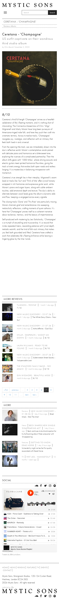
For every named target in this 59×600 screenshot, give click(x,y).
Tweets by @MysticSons (11, 554)
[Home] (27, 5)
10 (10, 394)
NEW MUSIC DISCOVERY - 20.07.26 (34, 354)
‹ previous (14, 390)
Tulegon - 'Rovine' (27, 305)
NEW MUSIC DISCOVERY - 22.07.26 (34, 314)
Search (52, 12)
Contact (7, 570)
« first (6, 390)
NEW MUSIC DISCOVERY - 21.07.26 (34, 325)
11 (15, 394)
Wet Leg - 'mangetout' (38, 456)
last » (34, 394)
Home (5, 567)
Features (31, 567)
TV (38, 567)
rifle (12, 587)
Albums (13, 26)
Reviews (7, 26)
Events (44, 567)
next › (27, 394)
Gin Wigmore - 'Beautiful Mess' (34, 375)
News (12, 567)
